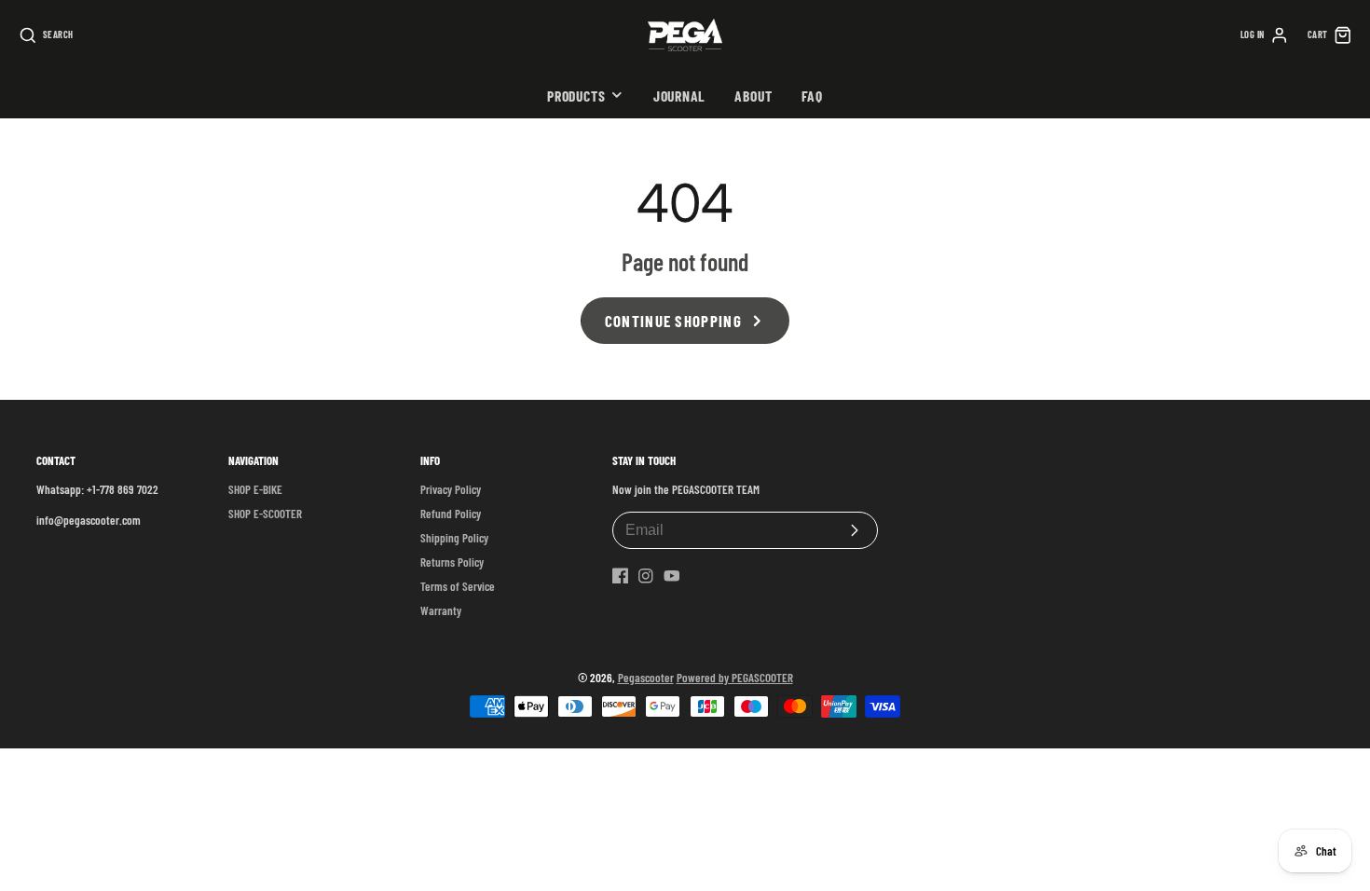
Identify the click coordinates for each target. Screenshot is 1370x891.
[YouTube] (672, 576)
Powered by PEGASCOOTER (735, 677)
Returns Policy (452, 562)
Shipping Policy (454, 537)
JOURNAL (679, 95)
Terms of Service (457, 586)
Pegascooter (646, 677)
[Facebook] (620, 576)
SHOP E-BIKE (255, 489)
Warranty (440, 610)
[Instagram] (645, 576)
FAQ (812, 95)
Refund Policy (450, 513)
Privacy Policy (450, 489)
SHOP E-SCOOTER (265, 513)
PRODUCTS (576, 95)
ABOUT (753, 95)
